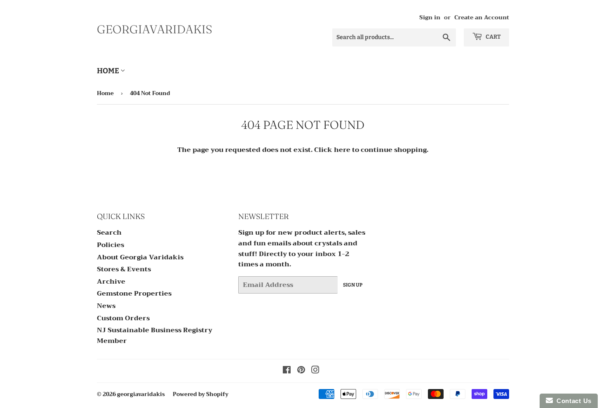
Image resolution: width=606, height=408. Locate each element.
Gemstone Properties (134, 293)
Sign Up (352, 285)
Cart (492, 36)
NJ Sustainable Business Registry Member (154, 335)
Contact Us (572, 400)
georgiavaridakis (154, 29)
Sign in (429, 17)
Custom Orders (123, 318)
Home (108, 70)
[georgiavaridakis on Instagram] (315, 371)
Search (109, 232)
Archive (111, 281)
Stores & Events (124, 269)
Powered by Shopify (200, 394)
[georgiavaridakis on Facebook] (286, 371)
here (342, 150)
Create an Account (481, 17)
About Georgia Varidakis (140, 257)
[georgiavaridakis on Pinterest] (301, 371)
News (106, 306)
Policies (110, 245)
